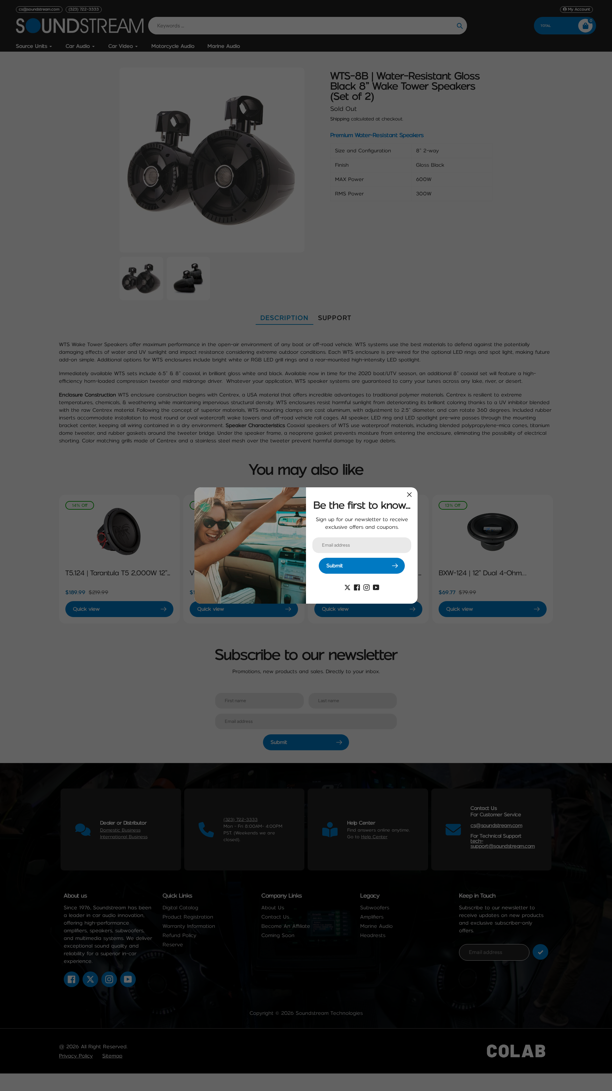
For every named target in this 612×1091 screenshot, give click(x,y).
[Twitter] (347, 587)
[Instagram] (366, 587)
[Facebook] (357, 587)
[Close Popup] (409, 494)
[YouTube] (376, 587)
